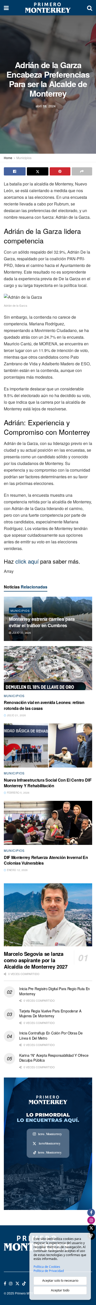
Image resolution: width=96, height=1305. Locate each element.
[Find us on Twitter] (17, 1283)
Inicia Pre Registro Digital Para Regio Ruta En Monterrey (54, 991)
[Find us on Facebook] (5, 1283)
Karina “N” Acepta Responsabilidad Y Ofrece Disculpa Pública (53, 1058)
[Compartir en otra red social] (82, 171)
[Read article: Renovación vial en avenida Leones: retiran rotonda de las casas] (48, 668)
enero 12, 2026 (17, 870)
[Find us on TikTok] (24, 1283)
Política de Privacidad (49, 1271)
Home (8, 158)
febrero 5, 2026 (17, 792)
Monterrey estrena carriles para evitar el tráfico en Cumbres (42, 622)
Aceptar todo (60, 1290)
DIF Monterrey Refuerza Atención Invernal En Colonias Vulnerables (46, 860)
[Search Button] (89, 7)
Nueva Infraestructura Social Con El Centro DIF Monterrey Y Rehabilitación (47, 783)
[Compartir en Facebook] (15, 171)
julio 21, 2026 (16, 715)
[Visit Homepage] (48, 8)
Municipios (23, 158)
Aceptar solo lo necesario (60, 1280)
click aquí (27, 561)
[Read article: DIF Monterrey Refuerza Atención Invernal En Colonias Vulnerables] (48, 823)
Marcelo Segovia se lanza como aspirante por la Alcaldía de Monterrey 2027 (36, 960)
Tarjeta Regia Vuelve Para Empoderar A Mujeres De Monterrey (50, 1013)
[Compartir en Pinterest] (60, 171)
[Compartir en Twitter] (38, 171)
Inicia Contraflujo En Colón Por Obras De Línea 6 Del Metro (51, 1035)
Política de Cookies (47, 1267)
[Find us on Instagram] (11, 1283)
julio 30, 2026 (21, 633)
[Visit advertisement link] (48, 1144)
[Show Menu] (6, 7)
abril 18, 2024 (46, 105)
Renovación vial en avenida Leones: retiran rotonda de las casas (44, 705)
